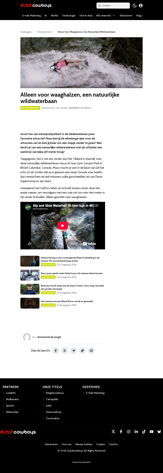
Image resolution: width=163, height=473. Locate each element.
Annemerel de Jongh (79, 107)
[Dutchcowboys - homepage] (36, 5)
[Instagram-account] (129, 432)
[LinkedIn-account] (136, 432)
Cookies (100, 444)
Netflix (54, 15)
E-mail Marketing (31, 15)
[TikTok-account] (144, 432)
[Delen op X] (64, 350)
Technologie (68, 15)
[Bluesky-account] (159, 432)
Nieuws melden (83, 444)
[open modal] (141, 5)
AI (46, 15)
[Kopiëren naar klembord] (82, 350)
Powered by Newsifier (81, 462)
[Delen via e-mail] (91, 350)
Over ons (67, 444)
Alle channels (103, 15)
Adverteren (126, 15)
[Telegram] (73, 350)
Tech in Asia (85, 15)
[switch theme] (134, 5)
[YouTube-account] (151, 432)
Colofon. (113, 444)
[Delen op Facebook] (56, 350)
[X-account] (113, 432)
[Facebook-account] (121, 432)
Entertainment (30, 107)
